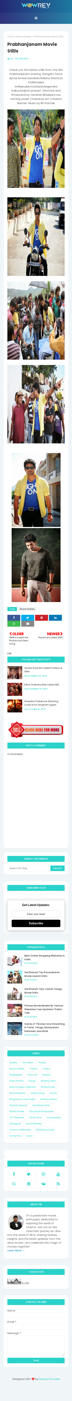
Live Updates (54, 1117)
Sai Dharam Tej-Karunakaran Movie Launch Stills (41, 974)
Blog (43, 1392)
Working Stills (48, 1080)
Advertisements (41, 1105)
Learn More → (16, 1250)
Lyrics (29, 1135)
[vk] (43, 1184)
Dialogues (15, 1123)
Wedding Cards (45, 1129)
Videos (46, 1068)
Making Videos (48, 1099)
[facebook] (13, 1174)
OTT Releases (16, 1117)
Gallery (13, 1062)
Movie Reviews (17, 1093)
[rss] (58, 1184)
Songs (32, 1080)
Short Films (35, 1117)
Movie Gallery (23, 36)
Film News (27, 1062)
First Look (32, 1074)
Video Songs (37, 1093)
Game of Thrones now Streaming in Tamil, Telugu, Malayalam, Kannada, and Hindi (44, 1027)
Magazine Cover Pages (22, 1099)
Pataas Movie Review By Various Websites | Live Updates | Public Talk (43, 1009)
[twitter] (28, 1174)
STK (11, 58)
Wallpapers (15, 1074)
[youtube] (58, 1174)
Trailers (33, 1068)
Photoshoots (48, 1087)
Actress (46, 1074)
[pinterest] (28, 1184)
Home (10, 36)
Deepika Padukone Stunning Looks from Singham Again (41, 703)
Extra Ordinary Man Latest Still (41, 684)
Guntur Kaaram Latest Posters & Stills (43, 669)
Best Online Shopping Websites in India (44, 957)
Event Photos (16, 1080)
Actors (53, 1093)
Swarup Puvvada (49, 1379)
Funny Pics (15, 1135)
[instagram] (43, 1174)
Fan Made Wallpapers (41, 1111)
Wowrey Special (18, 1105)
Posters (42, 1062)
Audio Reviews (34, 1123)
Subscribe (36, 923)
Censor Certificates (20, 1129)
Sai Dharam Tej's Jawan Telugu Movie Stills (43, 990)
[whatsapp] (13, 1184)
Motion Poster (16, 1111)
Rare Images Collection (22, 1087)
